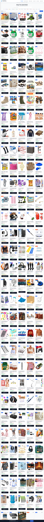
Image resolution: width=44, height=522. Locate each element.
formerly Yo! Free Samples (4, 1)
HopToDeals (4, 0)
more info (27, 2)
